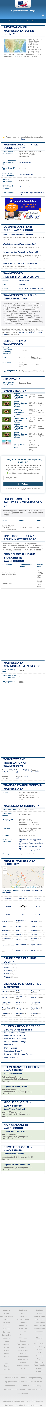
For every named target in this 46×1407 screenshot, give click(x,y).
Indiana (6, 1360)
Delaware (6, 1338)
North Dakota (23, 1359)
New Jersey (23, 1347)
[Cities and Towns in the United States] (23, 4)
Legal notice (8, 1401)
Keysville (38, 890)
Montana (23, 1335)
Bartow (18, 951)
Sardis (8, 892)
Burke (21, 288)
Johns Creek (6, 1008)
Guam (6, 1347)
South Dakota (39, 1329)
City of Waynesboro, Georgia (23, 11)
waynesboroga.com (10, 58)
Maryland (23, 1316)
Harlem (4, 945)
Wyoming (39, 1371)
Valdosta (34, 1014)
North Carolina (23, 1356)
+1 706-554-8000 (25, 162)
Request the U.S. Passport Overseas (18, 1054)
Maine (23, 1313)
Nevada (23, 1341)
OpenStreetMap (31, 887)
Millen (18, 930)
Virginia (39, 1359)
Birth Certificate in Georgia (14, 1032)
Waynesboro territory (21, 805)
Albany (18, 1009)
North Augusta (36, 944)
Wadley (18, 939)
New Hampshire (23, 1344)
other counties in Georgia (34, 288)
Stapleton (34, 938)
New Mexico (23, 1350)
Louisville (34, 934)
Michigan (23, 1322)
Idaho (6, 1354)
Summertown (21, 944)
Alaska (6, 1313)
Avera (33, 951)
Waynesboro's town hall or (28, 332)
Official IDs (8, 1045)
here (23, 139)
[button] (5, 869)
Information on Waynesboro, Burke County (18, 31)
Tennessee (39, 1332)
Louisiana (23, 1310)
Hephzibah (30, 890)
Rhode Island (39, 1322)
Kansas (6, 1366)
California (6, 1326)
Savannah (19, 996)
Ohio (23, 1369)
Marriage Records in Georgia (15, 1038)
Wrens (18, 934)
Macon (4, 997)
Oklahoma (39, 1310)
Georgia (11, 21)
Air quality (12, 378)
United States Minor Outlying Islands (39, 1346)
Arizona (6, 1319)
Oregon (39, 1313)
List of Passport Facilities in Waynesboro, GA (23, 502)
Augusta (5, 930)
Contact (11, 1405)
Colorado (6, 1329)
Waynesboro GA (32, 21)
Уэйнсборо (35, 772)
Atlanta (4, 991)
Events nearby (14, 390)
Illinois (6, 1357)
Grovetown (6, 938)
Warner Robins (36, 1002)
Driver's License (10, 1048)
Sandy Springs (7, 1002)
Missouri (23, 1332)
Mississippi (23, 1329)
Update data (19, 1401)
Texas (39, 1335)
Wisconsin (40, 1368)
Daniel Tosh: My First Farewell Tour (20, 445)
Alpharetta (34, 1008)
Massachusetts (23, 1319)
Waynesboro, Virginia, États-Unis (30, 850)
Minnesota (23, 1325)
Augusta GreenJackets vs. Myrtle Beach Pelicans (20, 396)
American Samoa (6, 1316)
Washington (39, 1362)
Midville (4, 934)
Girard (18, 926)
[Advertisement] (23, 98)
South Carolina (39, 1325)
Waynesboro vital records (28, 187)
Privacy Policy (31, 1401)
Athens (33, 997)
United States (24, 280)
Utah (39, 1353)
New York (23, 1353)
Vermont (39, 1356)
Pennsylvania (39, 1316)
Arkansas (6, 1323)
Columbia (6, 1332)
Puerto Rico (39, 1319)
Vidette (22, 890)
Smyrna (19, 1014)
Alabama (6, 1310)
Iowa (6, 1363)
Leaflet (16, 887)
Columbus (19, 991)
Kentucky (6, 1369)
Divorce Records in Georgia (15, 1042)
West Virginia (39, 1365)
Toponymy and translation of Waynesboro (15, 763)
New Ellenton (6, 950)
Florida (6, 1341)
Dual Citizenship (11, 1057)
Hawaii (6, 1350)
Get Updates (23, 484)
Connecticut (6, 1335)
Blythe (33, 926)
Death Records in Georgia (14, 1035)
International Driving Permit (15, 1051)
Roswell (19, 1002)
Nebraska (23, 1338)
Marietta (5, 1014)
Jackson (37, 898)
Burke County (20, 21)
